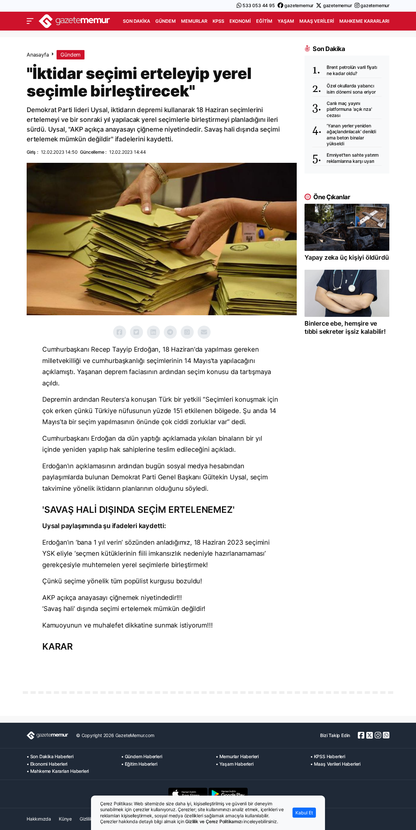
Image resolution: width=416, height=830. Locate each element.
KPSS (218, 21)
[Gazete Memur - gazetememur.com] (74, 20)
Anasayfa (38, 54)
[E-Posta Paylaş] (204, 332)
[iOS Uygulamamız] (187, 794)
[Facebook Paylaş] (119, 332)
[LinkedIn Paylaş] (153, 332)
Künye (65, 819)
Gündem (165, 21)
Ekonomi (240, 21)
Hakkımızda (39, 819)
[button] (30, 21)
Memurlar (194, 21)
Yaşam (286, 21)
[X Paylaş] (136, 332)
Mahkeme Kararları (364, 21)
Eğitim (264, 21)
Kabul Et (304, 812)
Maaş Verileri (316, 21)
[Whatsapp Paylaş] (187, 332)
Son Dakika (136, 21)
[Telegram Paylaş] (170, 332)
